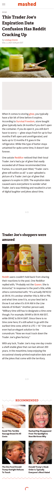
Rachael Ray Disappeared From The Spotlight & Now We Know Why (40, 434)
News (4, 12)
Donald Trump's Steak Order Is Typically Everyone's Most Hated (39, 470)
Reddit (48, 270)
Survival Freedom (25, 121)
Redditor (19, 157)
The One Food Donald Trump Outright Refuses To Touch (13, 470)
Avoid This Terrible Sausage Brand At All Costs (11, 434)
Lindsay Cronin (11, 40)
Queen (37, 284)
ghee (31, 113)
